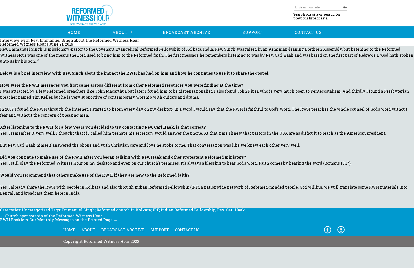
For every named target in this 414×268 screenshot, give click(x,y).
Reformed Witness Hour (23, 44)
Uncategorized (36, 209)
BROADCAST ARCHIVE (122, 229)
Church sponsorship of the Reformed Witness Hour (51, 215)
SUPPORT (159, 229)
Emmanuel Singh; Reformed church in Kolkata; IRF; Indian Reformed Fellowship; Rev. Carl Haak (153, 209)
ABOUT (88, 229)
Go (345, 7)
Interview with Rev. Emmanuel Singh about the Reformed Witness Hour (69, 40)
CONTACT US (187, 229)
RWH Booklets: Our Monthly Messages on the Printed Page (58, 219)
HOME (69, 229)
